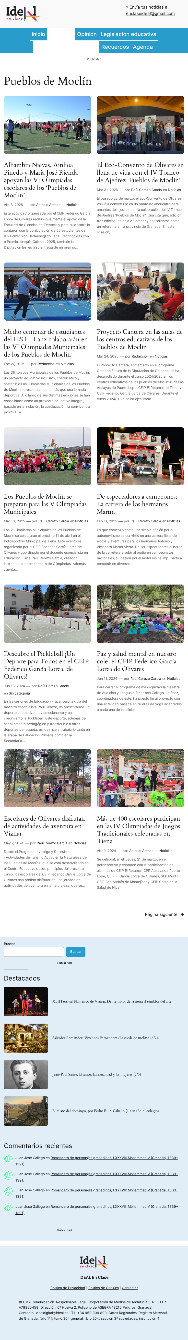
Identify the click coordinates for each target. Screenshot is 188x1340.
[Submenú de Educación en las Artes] (98, 47)
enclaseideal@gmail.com (150, 13)
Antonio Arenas (48, 205)
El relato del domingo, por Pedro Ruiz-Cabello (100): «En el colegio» (105, 1111)
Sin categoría (19, 693)
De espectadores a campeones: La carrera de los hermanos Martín (137, 504)
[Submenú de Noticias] (74, 34)
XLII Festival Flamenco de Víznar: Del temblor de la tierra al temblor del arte (112, 1001)
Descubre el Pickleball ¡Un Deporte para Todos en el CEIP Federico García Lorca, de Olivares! (46, 665)
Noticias (72, 205)
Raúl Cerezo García (146, 190)
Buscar (9, 944)
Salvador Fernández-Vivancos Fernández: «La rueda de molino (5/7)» (105, 1038)
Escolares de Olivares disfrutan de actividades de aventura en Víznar (44, 826)
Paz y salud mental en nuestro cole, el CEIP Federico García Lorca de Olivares (136, 661)
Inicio (38, 34)
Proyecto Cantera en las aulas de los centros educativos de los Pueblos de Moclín (140, 339)
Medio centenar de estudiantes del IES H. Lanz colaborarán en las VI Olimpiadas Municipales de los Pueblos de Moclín (46, 343)
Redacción (46, 364)
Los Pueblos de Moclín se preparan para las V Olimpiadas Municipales (45, 504)
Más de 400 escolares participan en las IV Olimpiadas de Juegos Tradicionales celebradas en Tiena (138, 830)
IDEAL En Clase (94, 1277)
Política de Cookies (103, 1288)
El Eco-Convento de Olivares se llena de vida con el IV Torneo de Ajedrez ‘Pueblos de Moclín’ (140, 172)
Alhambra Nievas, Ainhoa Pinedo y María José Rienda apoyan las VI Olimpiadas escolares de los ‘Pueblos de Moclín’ (41, 180)
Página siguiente (164, 914)
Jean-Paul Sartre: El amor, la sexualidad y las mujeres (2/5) (96, 1074)
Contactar (130, 1288)
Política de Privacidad (67, 1288)
